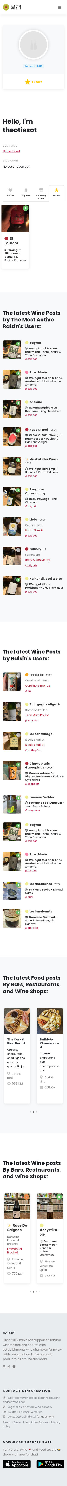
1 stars (56, 195)
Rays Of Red (43, 429)
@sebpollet (32, 783)
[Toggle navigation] (59, 7)
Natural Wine (17, 1449)
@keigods (31, 359)
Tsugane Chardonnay (35, 491)
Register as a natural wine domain (30, 1407)
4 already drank (41, 197)
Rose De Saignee (17, 1227)
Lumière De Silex (42, 797)
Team (7, 1422)
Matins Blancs (44, 884)
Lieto (37, 519)
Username (10, 145)
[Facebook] (13, 1367)
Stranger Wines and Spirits (15, 1264)
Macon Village (40, 734)
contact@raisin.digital (22, 1416)
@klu (28, 691)
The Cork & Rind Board (16, 1041)
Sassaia (35, 402)
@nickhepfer (32, 750)
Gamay (37, 549)
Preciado (40, 675)
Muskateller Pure (41, 461)
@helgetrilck (32, 810)
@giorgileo (32, 927)
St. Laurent (11, 240)
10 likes (10, 195)
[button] (30, 1111)
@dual (29, 897)
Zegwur (35, 343)
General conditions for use (31, 1422)
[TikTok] (9, 1367)
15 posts (26, 195)
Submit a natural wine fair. (25, 1412)
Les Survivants (40, 911)
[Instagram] (4, 1367)
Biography (11, 160)
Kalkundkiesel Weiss (45, 579)
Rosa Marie (38, 372)
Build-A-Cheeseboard (49, 1043)
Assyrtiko (49, 1232)
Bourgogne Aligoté (44, 704)
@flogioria (31, 720)
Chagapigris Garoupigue (39, 765)
